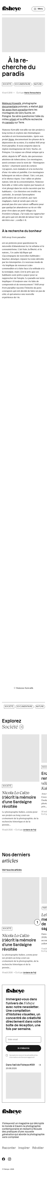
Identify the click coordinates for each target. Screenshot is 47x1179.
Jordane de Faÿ (29, 830)
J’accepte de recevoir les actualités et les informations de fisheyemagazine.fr (23, 1056)
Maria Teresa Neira (32, 93)
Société (7, 84)
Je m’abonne (23, 1048)
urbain (13, 119)
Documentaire (22, 84)
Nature (38, 84)
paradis (9, 122)
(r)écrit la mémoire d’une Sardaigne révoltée (19, 799)
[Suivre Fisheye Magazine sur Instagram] (9, 1159)
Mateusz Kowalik (11, 103)
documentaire (10, 106)
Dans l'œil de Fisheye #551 (20, 1065)
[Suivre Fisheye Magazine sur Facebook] (3, 1159)
